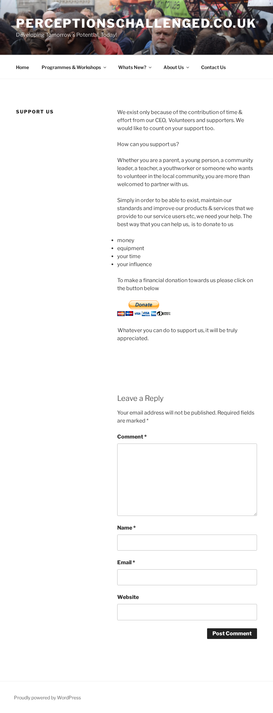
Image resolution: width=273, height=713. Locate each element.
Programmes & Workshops (71, 67)
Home (22, 67)
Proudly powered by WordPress (47, 697)
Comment (132, 437)
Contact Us (213, 67)
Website (128, 597)
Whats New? (132, 67)
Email (126, 562)
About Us (173, 67)
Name (126, 528)
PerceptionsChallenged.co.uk (136, 23)
